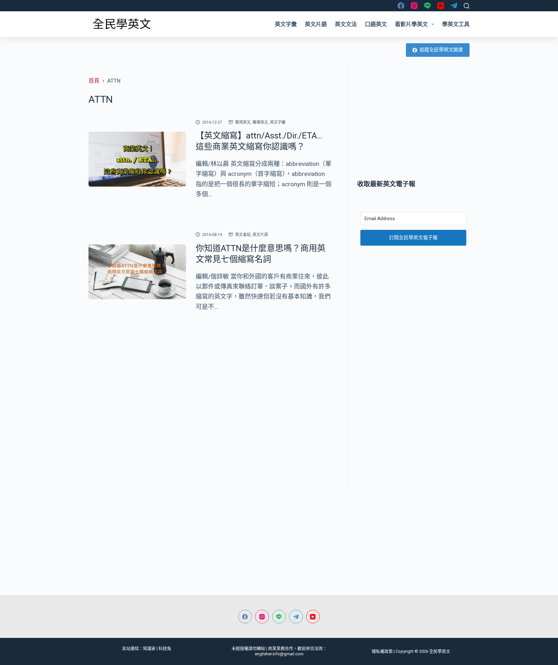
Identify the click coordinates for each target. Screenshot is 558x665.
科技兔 (165, 648)
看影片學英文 (411, 24)
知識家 (149, 648)
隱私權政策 (382, 651)
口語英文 (376, 24)
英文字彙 (286, 24)
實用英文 (243, 122)
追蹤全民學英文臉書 (441, 50)
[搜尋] (467, 6)
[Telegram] (453, 5)
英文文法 (346, 24)
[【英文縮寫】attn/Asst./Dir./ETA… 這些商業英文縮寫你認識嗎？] (137, 159)
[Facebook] (401, 5)
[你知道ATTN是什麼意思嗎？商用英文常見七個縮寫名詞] (137, 271)
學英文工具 (456, 24)
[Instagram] (414, 5)
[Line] (427, 5)
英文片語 (316, 24)
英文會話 (243, 234)
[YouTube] (440, 5)
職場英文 (260, 122)
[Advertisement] (413, 121)
